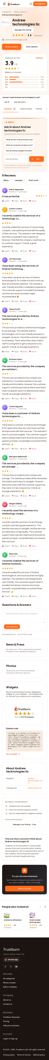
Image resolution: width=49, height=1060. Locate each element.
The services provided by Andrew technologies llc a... (20, 317)
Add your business (11, 1025)
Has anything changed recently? (19, 151)
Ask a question (12, 627)
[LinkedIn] (16, 966)
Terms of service (24, 1055)
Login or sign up (10, 1038)
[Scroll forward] (45, 907)
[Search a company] (31, 4)
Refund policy (39, 1055)
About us (7, 1000)
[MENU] (4, 4)
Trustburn (11, 949)
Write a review (9, 982)
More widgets (12, 754)
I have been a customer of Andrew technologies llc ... (21, 415)
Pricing (6, 1021)
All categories (9, 978)
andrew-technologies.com (35, 780)
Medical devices (20, 12)
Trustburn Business (11, 1017)
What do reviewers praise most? (19, 145)
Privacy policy (8, 1055)
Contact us (7, 1004)
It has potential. (11, 196)
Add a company (10, 986)
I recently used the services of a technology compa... (20, 512)
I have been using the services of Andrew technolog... (20, 267)
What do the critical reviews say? (19, 140)
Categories (6, 12)
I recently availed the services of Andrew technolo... (20, 562)
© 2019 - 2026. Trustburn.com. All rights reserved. (24, 1049)
